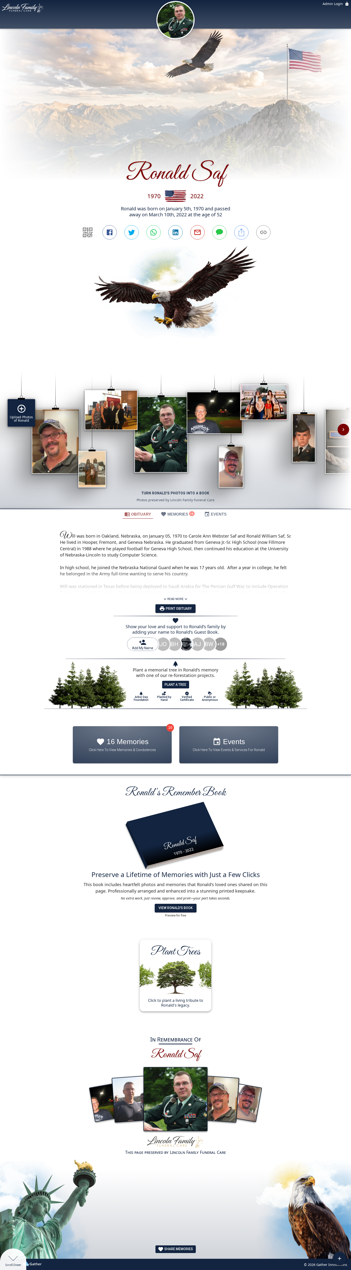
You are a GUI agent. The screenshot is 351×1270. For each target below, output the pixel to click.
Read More (175, 599)
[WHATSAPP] (153, 232)
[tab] (137, 514)
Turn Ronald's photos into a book (175, 493)
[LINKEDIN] (175, 232)
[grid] (175, 433)
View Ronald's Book (176, 908)
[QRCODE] (87, 232)
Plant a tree (175, 685)
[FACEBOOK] (109, 232)
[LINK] (263, 232)
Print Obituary (178, 608)
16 (170, 727)
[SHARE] (241, 232)
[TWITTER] (131, 232)
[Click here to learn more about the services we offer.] (175, 1142)
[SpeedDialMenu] (339, 1258)
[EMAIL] (197, 232)
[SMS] (219, 232)
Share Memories (178, 1249)
